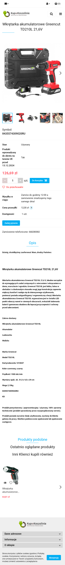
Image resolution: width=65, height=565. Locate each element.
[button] (57, 4)
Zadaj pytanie (11, 223)
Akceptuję (54, 557)
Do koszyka (37, 180)
